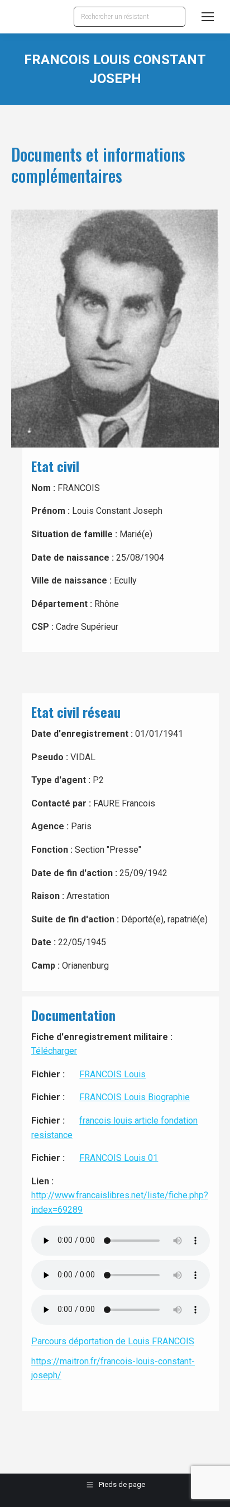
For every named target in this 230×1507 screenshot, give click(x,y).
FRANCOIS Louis (112, 1074)
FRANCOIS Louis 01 (118, 1158)
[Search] (174, 17)
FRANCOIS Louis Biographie (134, 1097)
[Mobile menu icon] (208, 17)
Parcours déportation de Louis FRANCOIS (112, 1341)
